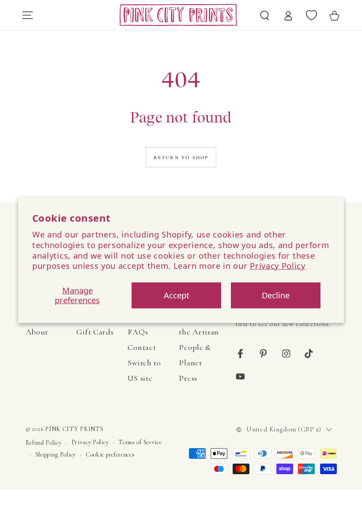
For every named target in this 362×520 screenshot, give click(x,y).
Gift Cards (94, 332)
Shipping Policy (55, 454)
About (37, 332)
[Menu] (27, 15)
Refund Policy (44, 442)
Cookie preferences (110, 454)
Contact (142, 347)
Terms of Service (140, 442)
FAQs (138, 332)
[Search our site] (265, 15)
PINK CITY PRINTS (74, 429)
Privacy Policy (277, 265)
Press (188, 378)
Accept (176, 295)
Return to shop (181, 157)
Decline (276, 295)
